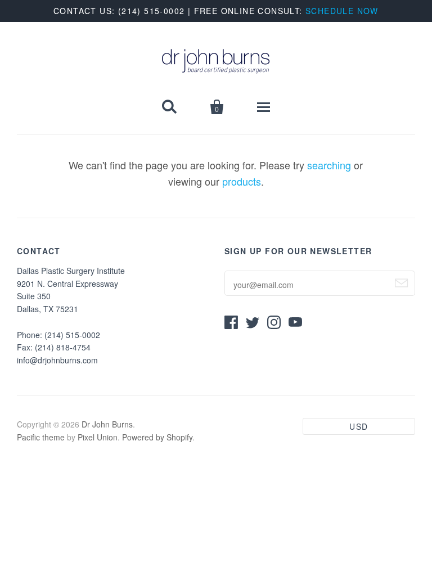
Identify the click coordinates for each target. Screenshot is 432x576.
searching (329, 165)
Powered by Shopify (157, 437)
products (241, 181)
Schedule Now (342, 10)
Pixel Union (98, 437)
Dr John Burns (107, 424)
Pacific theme (41, 437)
